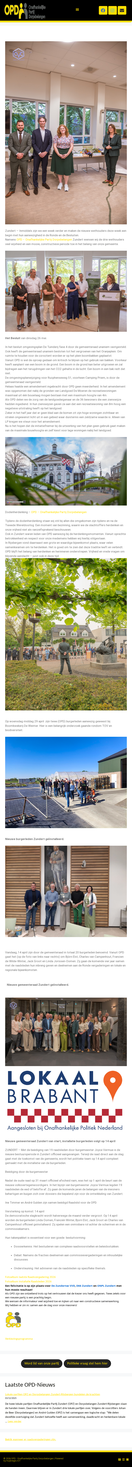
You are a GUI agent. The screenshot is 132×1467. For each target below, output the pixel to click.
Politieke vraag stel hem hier (87, 1363)
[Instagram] (112, 10)
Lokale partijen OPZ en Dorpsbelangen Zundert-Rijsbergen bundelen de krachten (52, 1394)
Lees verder (14, 1421)
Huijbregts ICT (13, 1460)
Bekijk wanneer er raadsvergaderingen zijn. (30, 1439)
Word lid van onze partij (41, 1363)
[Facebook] (103, 10)
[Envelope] (122, 10)
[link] (44, 239)
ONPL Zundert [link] (106, 1285)
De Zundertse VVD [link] (63, 1285)
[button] (77, 9)
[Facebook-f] (119, 1459)
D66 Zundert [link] (84, 1285)
